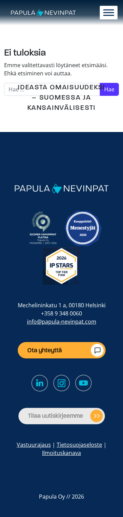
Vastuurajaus (34, 444)
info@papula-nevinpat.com (61, 321)
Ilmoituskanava (61, 453)
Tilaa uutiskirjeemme (55, 415)
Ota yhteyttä (44, 350)
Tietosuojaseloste (79, 444)
